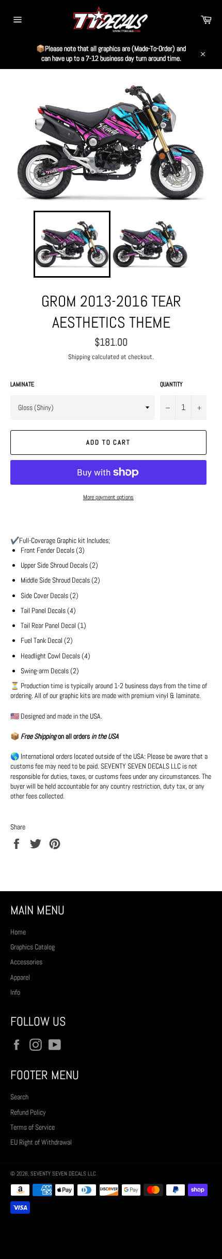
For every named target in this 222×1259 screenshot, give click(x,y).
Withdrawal (111, 1236)
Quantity (171, 384)
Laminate (22, 384)
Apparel (20, 977)
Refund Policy (28, 1112)
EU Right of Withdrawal (41, 1142)
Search (19, 1096)
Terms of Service (32, 1127)
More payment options (108, 497)
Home (18, 932)
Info (15, 992)
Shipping (79, 356)
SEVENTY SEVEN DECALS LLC (63, 1173)
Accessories (26, 961)
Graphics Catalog (32, 946)
